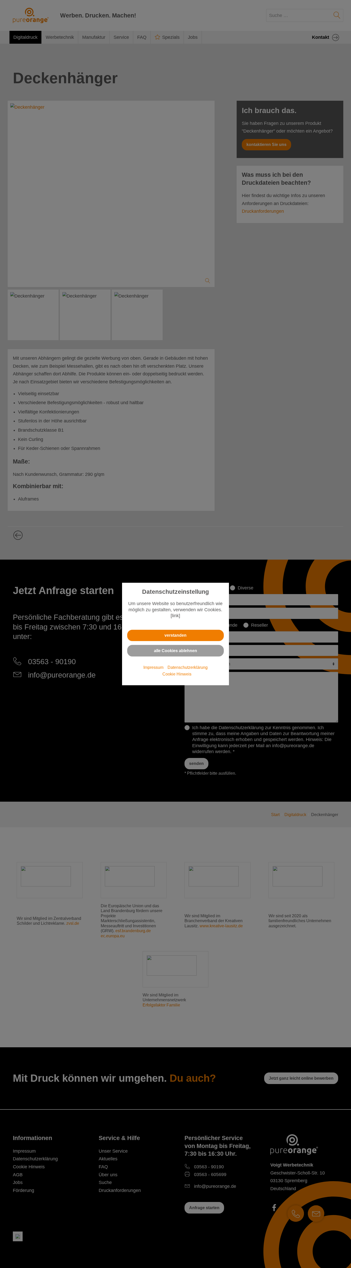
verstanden (175, 635)
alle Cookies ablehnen (175, 650)
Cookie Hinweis (176, 674)
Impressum (153, 667)
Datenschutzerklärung (188, 667)
